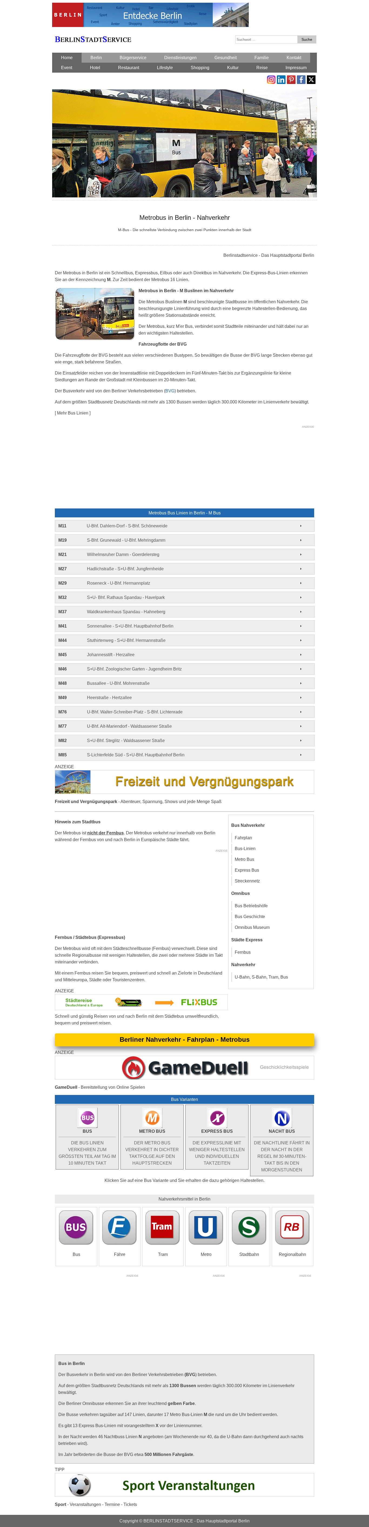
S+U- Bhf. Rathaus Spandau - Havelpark (111, 597)
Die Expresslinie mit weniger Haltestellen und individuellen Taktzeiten (217, 1147)
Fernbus (243, 952)
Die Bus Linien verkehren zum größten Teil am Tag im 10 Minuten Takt (87, 1147)
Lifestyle (165, 67)
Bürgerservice (133, 57)
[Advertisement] (184, 468)
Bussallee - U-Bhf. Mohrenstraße (104, 683)
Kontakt (294, 57)
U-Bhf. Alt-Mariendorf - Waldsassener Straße (115, 726)
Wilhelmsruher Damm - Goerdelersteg (108, 554)
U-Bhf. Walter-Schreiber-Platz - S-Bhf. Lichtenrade (120, 712)
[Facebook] (301, 78)
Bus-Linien (245, 848)
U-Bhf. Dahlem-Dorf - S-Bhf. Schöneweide (112, 526)
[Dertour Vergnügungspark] (184, 773)
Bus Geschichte (250, 916)
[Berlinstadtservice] (150, 6)
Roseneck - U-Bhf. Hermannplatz (104, 583)
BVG (170, 391)
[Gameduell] (184, 1059)
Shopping (200, 67)
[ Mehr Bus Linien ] (72, 413)
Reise (262, 67)
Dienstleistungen (180, 57)
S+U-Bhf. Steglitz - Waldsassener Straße (111, 740)
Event (66, 67)
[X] (311, 78)
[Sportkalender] (184, 1476)
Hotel (95, 67)
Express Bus (247, 870)
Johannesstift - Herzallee (96, 654)
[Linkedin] (281, 78)
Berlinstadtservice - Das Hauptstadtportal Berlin (268, 255)
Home (67, 57)
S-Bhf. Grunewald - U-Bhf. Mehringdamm (111, 540)
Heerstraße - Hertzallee (95, 697)
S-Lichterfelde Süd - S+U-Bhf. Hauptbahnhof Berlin (121, 755)
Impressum (296, 67)
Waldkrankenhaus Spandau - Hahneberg (111, 611)
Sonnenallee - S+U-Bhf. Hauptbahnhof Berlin (115, 626)
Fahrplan (243, 837)
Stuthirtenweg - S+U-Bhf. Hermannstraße (112, 640)
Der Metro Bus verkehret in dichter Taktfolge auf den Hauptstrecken (152, 1147)
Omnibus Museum (252, 927)
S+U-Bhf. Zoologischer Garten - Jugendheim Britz (120, 669)
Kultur (233, 67)
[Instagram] (271, 78)
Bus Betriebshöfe (251, 906)
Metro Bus (244, 859)
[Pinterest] (291, 78)
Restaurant (128, 67)
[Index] (92, 33)
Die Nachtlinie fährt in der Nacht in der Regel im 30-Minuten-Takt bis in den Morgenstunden (282, 1150)
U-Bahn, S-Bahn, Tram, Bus (261, 977)
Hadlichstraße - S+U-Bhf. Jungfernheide (111, 569)
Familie (261, 57)
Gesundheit (225, 57)
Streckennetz (247, 881)
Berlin (96, 57)
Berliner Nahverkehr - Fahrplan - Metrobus (185, 1039)
